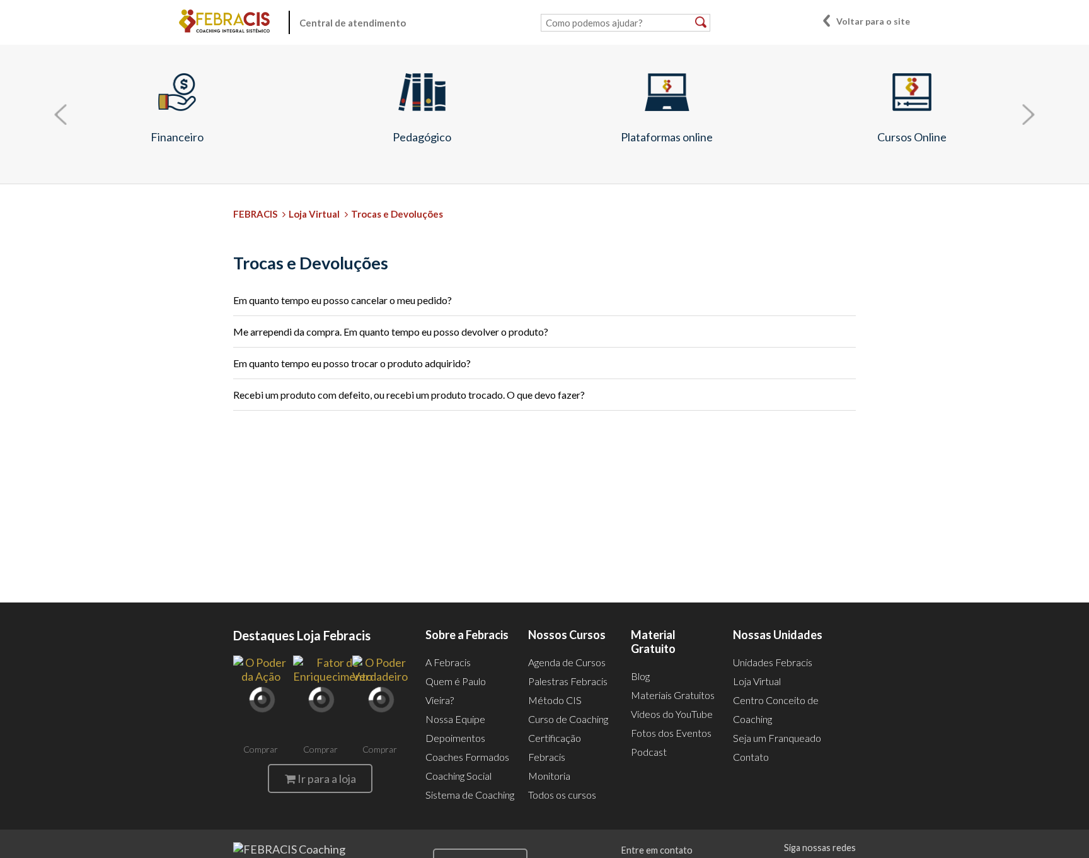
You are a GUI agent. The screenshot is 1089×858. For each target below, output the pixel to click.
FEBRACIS (255, 214)
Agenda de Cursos (567, 662)
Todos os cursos (562, 795)
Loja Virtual (314, 214)
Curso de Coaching (568, 719)
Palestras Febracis (568, 681)
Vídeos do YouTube (672, 714)
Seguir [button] (832, 266)
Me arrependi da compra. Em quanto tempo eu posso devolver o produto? (390, 332)
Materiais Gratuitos (673, 695)
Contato (751, 757)
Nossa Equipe (455, 719)
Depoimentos (455, 738)
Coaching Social (458, 776)
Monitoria (549, 776)
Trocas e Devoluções (397, 214)
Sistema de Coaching (469, 795)
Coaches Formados (467, 757)
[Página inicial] (224, 22)
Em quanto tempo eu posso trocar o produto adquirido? (352, 363)
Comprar (260, 749)
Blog (640, 676)
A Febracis (448, 662)
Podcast (649, 752)
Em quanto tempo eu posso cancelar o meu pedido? (342, 300)
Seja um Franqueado (777, 738)
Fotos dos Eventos (671, 733)
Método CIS (555, 700)
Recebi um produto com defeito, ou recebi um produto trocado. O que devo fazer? (409, 395)
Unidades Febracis (772, 662)
